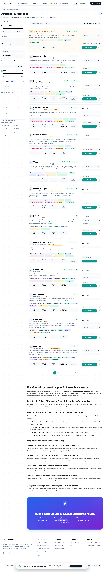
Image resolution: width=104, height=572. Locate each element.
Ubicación (4, 48)
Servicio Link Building (43, 552)
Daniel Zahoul (87, 68)
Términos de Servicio (93, 545)
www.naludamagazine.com (39, 58)
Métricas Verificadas (7, 92)
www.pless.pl (36, 217)
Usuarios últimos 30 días (10, 60)
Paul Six (86, 282)
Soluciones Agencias (43, 549)
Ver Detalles (88, 47)
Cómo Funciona (58, 545)
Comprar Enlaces (42, 542)
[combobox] (13, 40)
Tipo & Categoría (6, 36)
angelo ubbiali (87, 95)
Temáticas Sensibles (9, 120)
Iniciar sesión (84, 3)
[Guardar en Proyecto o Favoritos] (99, 47)
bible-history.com (37, 109)
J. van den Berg (88, 149)
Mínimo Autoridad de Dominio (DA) (13, 71)
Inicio (4, 9)
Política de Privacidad (93, 542)
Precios (39, 555)
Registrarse (94, 3)
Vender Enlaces (41, 545)
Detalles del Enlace (7, 104)
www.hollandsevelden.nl (39, 244)
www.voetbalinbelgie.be (39, 190)
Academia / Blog (59, 542)
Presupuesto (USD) (6, 26)
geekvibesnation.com (38, 296)
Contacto (73, 545)
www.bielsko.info (37, 321)
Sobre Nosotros (75, 542)
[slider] (2, 28)
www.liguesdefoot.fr (38, 137)
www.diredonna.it (37, 82)
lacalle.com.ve (36, 271)
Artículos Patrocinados (13, 9)
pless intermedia (88, 230)
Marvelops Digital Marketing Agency (91, 43)
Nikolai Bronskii (88, 122)
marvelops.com (37, 33)
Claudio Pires (87, 176)
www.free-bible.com (38, 348)
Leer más (45, 88)
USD (76, 3)
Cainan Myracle (88, 307)
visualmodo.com (37, 164)
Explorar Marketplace (60, 549)
